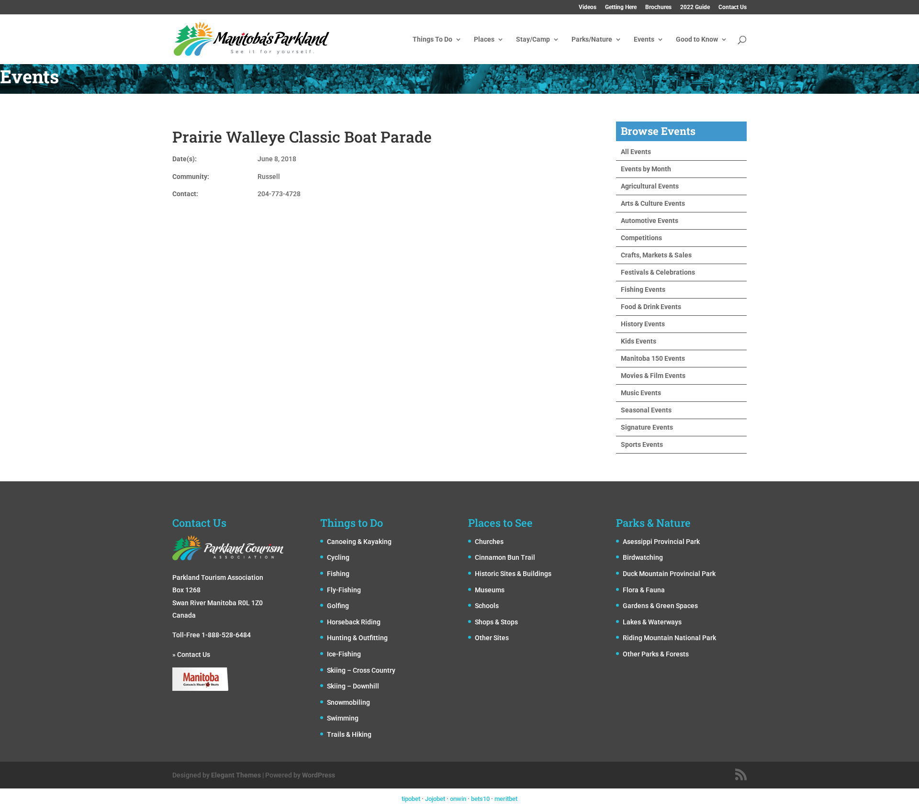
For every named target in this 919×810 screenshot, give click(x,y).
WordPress (318, 775)
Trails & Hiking (349, 734)
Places (484, 39)
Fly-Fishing (344, 590)
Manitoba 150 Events (653, 358)
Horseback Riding (354, 622)
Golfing (338, 606)
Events (644, 39)
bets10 (480, 798)
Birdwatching (643, 557)
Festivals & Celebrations (658, 272)
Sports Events (642, 444)
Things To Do (432, 39)
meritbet (505, 798)
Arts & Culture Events (653, 203)
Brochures (658, 7)
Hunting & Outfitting (357, 638)
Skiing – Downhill (353, 686)
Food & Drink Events (651, 307)
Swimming (343, 718)
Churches (489, 541)
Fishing (338, 573)
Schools (487, 606)
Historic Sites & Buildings (513, 573)
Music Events (641, 393)
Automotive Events (649, 220)
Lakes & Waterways (652, 622)
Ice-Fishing (344, 654)
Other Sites (492, 638)
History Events (643, 324)
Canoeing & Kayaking (359, 541)
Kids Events (638, 341)
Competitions (641, 238)
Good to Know (697, 39)
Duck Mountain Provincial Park (669, 573)
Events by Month (646, 169)
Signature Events (647, 427)
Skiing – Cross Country (361, 670)
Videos (587, 7)
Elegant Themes (236, 775)
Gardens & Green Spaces (660, 606)
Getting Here (621, 7)
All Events (636, 151)
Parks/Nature (592, 39)
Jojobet (435, 798)
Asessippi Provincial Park (661, 541)
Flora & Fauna (644, 590)
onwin (458, 798)
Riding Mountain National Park (669, 638)
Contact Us (732, 7)
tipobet (411, 798)
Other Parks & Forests (656, 654)
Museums (489, 590)
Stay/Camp (533, 39)
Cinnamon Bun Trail (505, 557)
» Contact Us (191, 654)
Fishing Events (643, 289)
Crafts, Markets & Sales (656, 255)
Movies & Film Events (653, 375)
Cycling (338, 557)
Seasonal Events (646, 410)
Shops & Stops (496, 622)
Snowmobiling (348, 702)
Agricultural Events (650, 186)
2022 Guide (695, 7)
